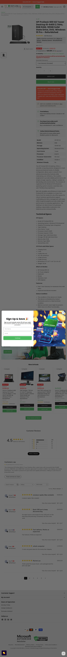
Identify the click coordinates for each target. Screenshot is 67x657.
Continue (17, 338)
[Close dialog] (63, 312)
